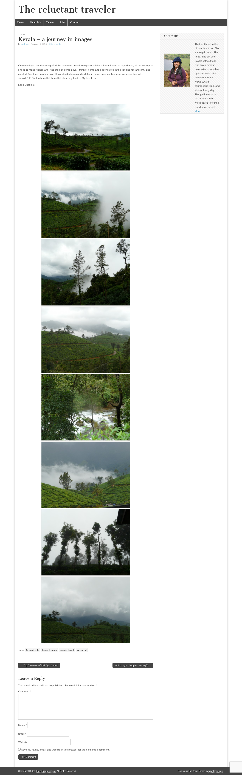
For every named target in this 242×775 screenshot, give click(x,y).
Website (22, 742)
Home (20, 22)
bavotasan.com (216, 771)
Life (62, 22)
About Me (35, 22)
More (198, 111)
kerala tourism (49, 650)
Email (22, 733)
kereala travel (67, 650)
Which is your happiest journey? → (133, 665)
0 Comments (55, 44)
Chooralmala (32, 650)
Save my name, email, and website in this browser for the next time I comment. (65, 749)
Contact (74, 22)
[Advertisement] (85, 54)
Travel (50, 22)
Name (22, 725)
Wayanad (81, 650)
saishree (25, 44)
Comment (24, 691)
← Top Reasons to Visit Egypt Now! (39, 665)
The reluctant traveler (67, 9)
